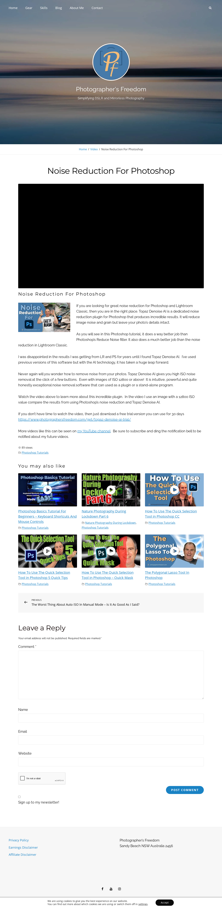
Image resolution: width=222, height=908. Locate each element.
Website (25, 753)
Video (94, 149)
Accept (165, 902)
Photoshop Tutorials (35, 453)
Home (13, 8)
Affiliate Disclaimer (22, 854)
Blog (58, 8)
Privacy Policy (19, 840)
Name (23, 710)
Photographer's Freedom (111, 89)
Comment (27, 647)
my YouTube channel (93, 431)
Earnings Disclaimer (23, 847)
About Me (77, 8)
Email (22, 731)
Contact (97, 8)
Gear (28, 8)
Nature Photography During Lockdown (110, 523)
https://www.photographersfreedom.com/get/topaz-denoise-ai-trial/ (74, 419)
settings (143, 904)
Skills (44, 8)
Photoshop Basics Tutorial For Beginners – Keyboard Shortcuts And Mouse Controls (47, 516)
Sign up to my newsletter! (38, 802)
